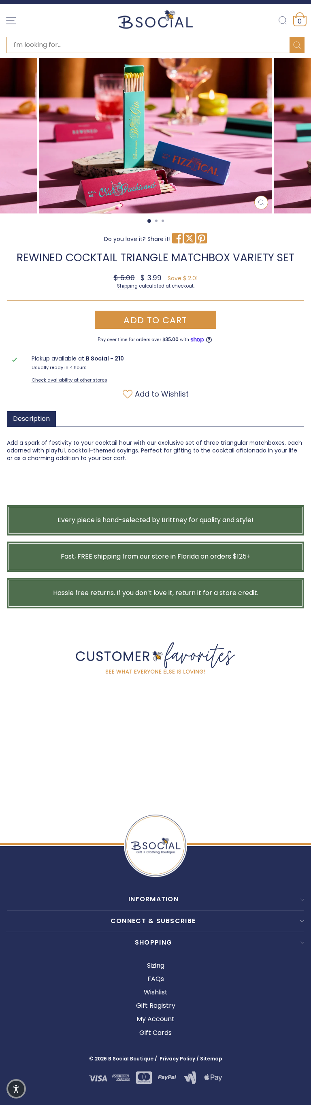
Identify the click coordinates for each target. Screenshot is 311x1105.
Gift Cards (155, 1032)
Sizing (155, 965)
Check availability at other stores (69, 380)
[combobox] (155, 45)
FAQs (155, 978)
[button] (16, 1089)
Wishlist (156, 992)
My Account (155, 1019)
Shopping (153, 942)
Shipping (127, 286)
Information (153, 899)
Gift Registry (155, 1005)
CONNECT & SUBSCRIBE (153, 921)
